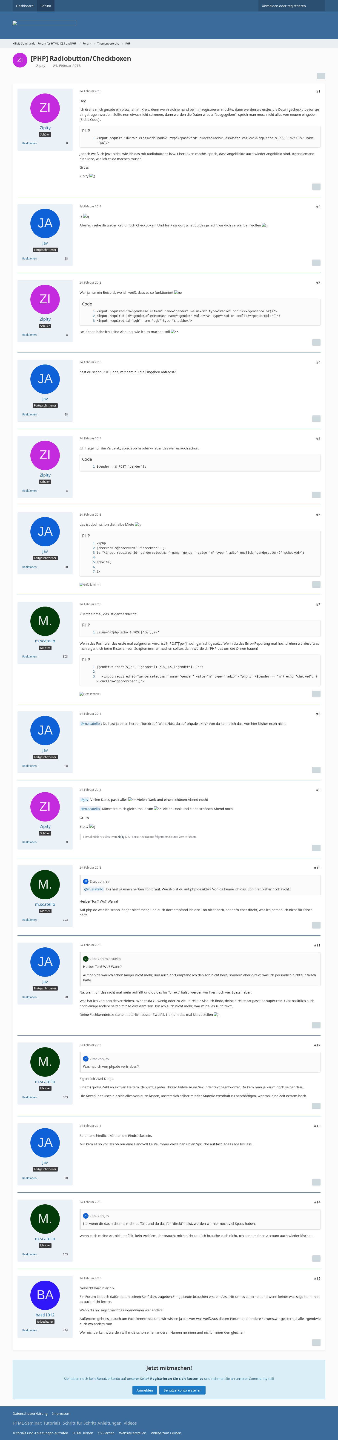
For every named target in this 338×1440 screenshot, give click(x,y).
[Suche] (317, 5)
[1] (89, 138)
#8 (318, 713)
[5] (89, 562)
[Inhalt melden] (316, 187)
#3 (318, 282)
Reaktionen (29, 143)
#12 (317, 1045)
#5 (318, 438)
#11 (317, 945)
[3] (89, 320)
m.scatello (92, 723)
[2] (89, 315)
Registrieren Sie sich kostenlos (176, 1378)
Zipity (40, 65)
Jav (86, 799)
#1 (318, 91)
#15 (317, 1278)
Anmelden (145, 1390)
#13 (317, 1126)
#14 (317, 1202)
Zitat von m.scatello (105, 958)
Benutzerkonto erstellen (182, 1390)
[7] (89, 571)
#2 (318, 206)
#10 (317, 867)
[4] (89, 557)
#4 (318, 362)
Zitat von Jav (99, 881)
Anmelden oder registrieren (284, 5)
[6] (89, 567)
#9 (318, 790)
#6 (318, 514)
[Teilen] (321, 76)
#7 (318, 604)
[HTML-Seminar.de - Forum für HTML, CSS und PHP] (169, 25)
